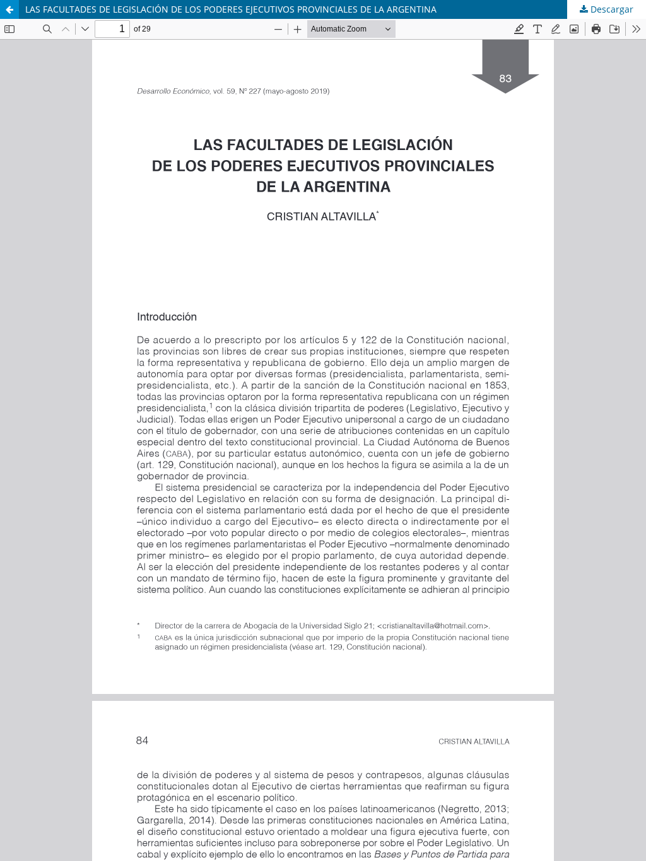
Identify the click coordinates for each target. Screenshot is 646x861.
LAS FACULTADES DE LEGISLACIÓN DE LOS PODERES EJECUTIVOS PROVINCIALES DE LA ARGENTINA (231, 9)
